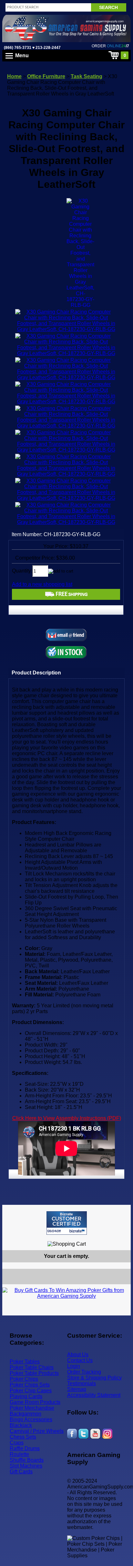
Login (73, 1366)
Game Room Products (35, 1402)
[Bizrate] (122, 1237)
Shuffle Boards (27, 1460)
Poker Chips (24, 1379)
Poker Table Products (34, 1373)
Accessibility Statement (93, 1395)
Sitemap (76, 1389)
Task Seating (86, 76)
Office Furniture (46, 76)
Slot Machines (26, 1466)
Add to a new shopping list (42, 584)
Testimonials (81, 1383)
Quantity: (22, 570)
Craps (17, 1442)
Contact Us (80, 1360)
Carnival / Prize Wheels (37, 1431)
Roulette (19, 1454)
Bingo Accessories (31, 1419)
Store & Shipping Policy (94, 1377)
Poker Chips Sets (30, 1384)
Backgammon (25, 1413)
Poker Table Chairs (32, 1367)
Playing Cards (26, 1396)
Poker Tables (25, 1361)
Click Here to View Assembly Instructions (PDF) (66, 1118)
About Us (77, 1354)
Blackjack (21, 1425)
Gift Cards (21, 1471)
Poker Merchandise (32, 1408)
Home (14, 76)
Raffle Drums (25, 1448)
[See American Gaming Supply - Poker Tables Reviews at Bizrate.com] (66, 1223)
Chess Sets (23, 1437)
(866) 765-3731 (17, 47)
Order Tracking (84, 1372)
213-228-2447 (48, 47)
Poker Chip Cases (31, 1390)
